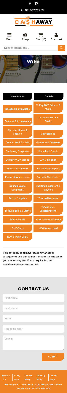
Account (56, 39)
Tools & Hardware (48, 198)
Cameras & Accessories (17, 121)
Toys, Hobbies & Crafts (18, 210)
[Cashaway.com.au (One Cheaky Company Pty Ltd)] (33, 21)
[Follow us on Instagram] (36, 4)
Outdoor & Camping (48, 168)
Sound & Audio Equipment (17, 188)
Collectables (48, 133)
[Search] (61, 48)
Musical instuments (17, 168)
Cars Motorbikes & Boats (48, 119)
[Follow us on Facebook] (30, 4)
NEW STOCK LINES (17, 236)
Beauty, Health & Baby (17, 109)
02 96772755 (34, 10)
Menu (9, 39)
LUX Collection (48, 159)
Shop (25, 39)
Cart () (41, 39)
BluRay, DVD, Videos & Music (48, 107)
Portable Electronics (48, 177)
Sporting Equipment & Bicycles (48, 188)
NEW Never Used (48, 228)
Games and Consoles (48, 142)
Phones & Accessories (17, 177)
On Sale (49, 96)
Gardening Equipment (18, 151)
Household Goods (48, 151)
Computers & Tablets (18, 142)
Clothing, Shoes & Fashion (18, 132)
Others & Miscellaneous (48, 219)
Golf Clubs (18, 228)
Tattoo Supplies (18, 198)
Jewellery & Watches (17, 159)
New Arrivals (18, 96)
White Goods (17, 219)
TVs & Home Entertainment (48, 209)
